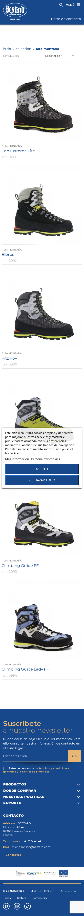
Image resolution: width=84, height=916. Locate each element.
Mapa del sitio (68, 890)
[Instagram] (17, 906)
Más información (17, 459)
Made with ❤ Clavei (42, 890)
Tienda (7, 897)
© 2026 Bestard (13, 890)
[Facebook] (6, 906)
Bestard (21, 897)
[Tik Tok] (27, 906)
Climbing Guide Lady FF (25, 669)
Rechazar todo (42, 480)
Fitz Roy (9, 358)
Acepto (42, 469)
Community (39, 897)
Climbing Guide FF (20, 565)
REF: (5, 157)
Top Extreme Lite (18, 150)
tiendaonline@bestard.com (31, 847)
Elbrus (8, 254)
